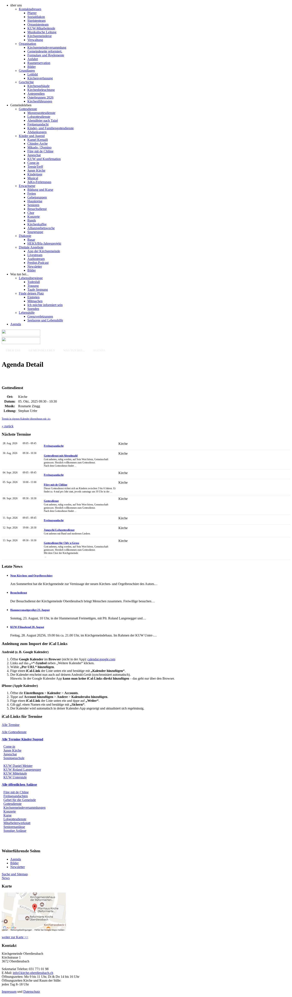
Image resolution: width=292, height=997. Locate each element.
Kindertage (34, 174)
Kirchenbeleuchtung (41, 90)
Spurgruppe (35, 232)
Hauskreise (34, 201)
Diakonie (25, 236)
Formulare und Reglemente (45, 55)
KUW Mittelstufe (15, 773)
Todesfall (33, 282)
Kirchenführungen (39, 101)
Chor (30, 213)
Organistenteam (38, 24)
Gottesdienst (51, 500)
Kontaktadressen (30, 9)
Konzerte (33, 216)
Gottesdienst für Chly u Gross (61, 542)
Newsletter (34, 266)
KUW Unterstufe (15, 777)
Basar (31, 239)
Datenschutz (31, 991)
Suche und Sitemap (15, 874)
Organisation (27, 43)
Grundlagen (27, 70)
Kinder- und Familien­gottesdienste (50, 128)
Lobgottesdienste (38, 116)
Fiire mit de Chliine (40, 151)
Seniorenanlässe (14, 827)
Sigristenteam (36, 20)
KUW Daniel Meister (17, 766)
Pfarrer (32, 13)
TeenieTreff (35, 166)
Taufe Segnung (37, 289)
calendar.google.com (101, 659)
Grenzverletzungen (40, 316)
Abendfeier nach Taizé (42, 120)
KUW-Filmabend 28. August (27, 627)
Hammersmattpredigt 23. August (30, 610)
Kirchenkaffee (37, 224)
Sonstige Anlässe (14, 830)
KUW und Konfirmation (44, 159)
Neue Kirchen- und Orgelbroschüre (31, 575)
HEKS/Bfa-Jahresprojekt (44, 243)
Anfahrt (32, 59)
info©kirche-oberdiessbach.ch (33, 973)
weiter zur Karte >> (15, 937)
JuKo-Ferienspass (39, 182)
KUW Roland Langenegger (22, 769)
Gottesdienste (28, 109)
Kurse (7, 815)
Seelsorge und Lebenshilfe (45, 320)
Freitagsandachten (15, 796)
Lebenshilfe (27, 312)
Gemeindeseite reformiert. (44, 51)
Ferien (31, 193)
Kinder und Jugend (32, 136)
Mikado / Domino (39, 147)
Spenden (33, 309)
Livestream (34, 255)
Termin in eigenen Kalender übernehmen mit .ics (26, 418)
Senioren (33, 205)
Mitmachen (35, 301)
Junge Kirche (36, 170)
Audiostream (36, 259)
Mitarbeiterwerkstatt (16, 823)
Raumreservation (38, 63)
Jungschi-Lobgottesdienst (59, 529)
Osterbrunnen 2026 (40, 97)
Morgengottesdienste (41, 113)
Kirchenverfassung (40, 78)
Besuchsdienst (37, 209)
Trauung (33, 286)
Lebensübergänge (31, 278)
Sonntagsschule (13, 758)
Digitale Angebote (31, 247)
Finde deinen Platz (31, 293)
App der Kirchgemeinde (43, 251)
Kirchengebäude (38, 86)
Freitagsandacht (38, 124)
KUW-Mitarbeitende (41, 28)
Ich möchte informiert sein (45, 305)
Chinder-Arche (37, 143)
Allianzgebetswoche (41, 228)
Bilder (31, 67)
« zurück (7, 426)
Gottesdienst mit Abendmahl (61, 455)
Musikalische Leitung (41, 32)
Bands (31, 220)
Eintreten (33, 297)
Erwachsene (27, 186)
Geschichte (26, 82)
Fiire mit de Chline (16, 792)
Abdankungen (37, 132)
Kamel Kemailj (37, 140)
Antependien (36, 93)
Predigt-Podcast (38, 262)
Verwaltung (35, 40)
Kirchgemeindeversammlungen (24, 807)
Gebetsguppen (37, 197)
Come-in (33, 163)
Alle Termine (10, 725)
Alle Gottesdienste (14, 732)
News (6, 878)
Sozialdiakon (36, 17)
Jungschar (34, 155)
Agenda (15, 324)
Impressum (9, 991)
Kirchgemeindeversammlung (46, 47)
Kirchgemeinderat (39, 36)
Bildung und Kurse (40, 189)
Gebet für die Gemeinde (19, 800)
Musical (32, 178)
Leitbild (32, 74)
